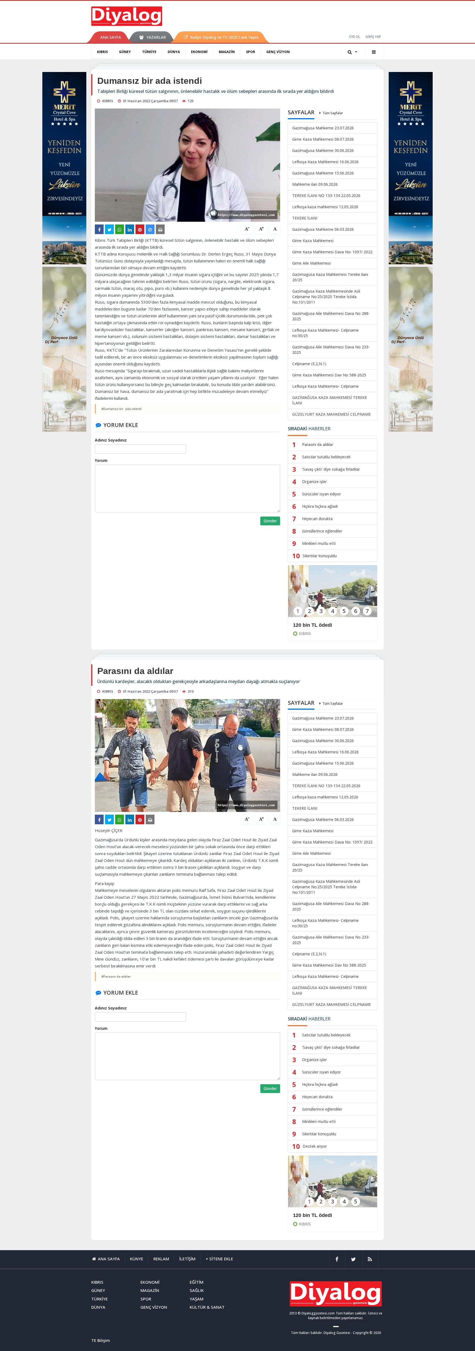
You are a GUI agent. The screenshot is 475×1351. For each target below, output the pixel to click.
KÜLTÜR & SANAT (207, 1307)
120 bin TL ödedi (312, 625)
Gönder (270, 520)
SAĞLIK (197, 1290)
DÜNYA (174, 51)
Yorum (101, 460)
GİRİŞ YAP (373, 36)
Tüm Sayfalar (332, 113)
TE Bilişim (100, 1340)
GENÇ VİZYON (278, 51)
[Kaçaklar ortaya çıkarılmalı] (332, 1185)
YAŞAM (196, 1299)
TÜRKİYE (149, 51)
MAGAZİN (227, 51)
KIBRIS (102, 51)
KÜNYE (136, 1258)
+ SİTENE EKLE (219, 1258)
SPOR (250, 51)
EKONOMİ (199, 51)
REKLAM (161, 1258)
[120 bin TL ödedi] (332, 594)
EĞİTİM (196, 1282)
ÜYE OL (354, 36)
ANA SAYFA (110, 37)
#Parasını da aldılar (116, 976)
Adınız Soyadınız (111, 440)
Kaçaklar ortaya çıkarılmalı (324, 1215)
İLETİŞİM (187, 1258)
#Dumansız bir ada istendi (121, 409)
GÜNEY (125, 51)
